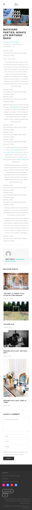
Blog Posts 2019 (16, 44)
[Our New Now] (16, 311)
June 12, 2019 (7, 356)
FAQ (5, 495)
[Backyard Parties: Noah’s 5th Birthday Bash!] (8, 254)
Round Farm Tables (9, 152)
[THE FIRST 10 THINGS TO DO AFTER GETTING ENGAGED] (16, 281)
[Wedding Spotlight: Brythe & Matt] (16, 338)
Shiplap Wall (15, 150)
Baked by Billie (21, 159)
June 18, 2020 (7, 327)
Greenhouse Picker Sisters (12, 42)
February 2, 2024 (8, 298)
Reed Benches (15, 107)
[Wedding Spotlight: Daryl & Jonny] (16, 378)
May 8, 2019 (6, 405)
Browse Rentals (8, 491)
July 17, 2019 (6, 44)
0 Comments (6, 46)
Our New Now (8, 324)
